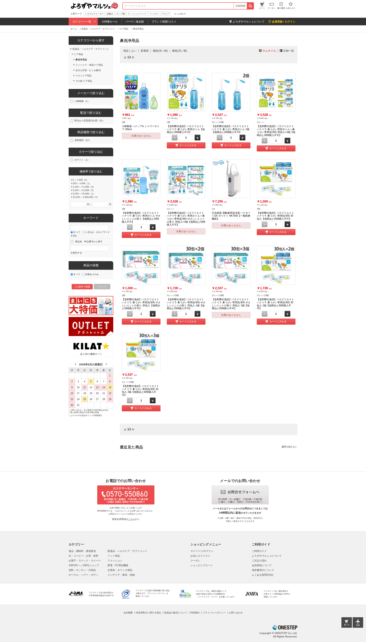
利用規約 (195, 612)
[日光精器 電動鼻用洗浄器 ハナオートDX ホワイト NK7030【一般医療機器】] (231, 178)
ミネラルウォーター (94, 14)
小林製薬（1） (82, 101)
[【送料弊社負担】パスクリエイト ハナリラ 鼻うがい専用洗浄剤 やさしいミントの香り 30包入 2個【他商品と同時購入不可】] (186, 265)
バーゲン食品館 (134, 21)
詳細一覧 (288, 50)
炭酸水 (110, 14)
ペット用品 (114, 555)
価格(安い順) (160, 50)
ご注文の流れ (259, 560)
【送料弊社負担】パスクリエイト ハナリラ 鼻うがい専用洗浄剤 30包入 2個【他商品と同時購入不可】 (275, 304)
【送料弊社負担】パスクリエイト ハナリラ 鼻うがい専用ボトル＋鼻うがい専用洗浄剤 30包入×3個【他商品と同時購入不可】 (276, 131)
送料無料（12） (83, 140)
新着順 (145, 50)
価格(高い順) (179, 50)
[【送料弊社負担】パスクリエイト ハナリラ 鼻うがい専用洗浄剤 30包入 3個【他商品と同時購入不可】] (141, 352)
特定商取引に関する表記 (148, 612)
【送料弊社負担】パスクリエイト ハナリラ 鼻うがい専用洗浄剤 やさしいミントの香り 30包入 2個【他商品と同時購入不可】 (186, 304)
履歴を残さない (289, 446)
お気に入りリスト (200, 555)
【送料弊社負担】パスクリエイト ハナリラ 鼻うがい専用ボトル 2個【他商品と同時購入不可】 (230, 129)
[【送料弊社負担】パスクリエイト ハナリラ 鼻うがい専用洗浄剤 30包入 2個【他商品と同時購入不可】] (276, 265)
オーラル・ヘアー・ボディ (83, 574)
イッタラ (154, 14)
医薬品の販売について (175, 612)
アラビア (165, 14)
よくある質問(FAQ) (262, 574)
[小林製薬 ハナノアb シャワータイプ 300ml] (141, 92)
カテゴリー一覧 (81, 21)
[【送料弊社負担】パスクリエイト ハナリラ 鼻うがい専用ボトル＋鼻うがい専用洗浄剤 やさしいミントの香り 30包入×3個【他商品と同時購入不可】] (186, 178)
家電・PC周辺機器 (118, 565)
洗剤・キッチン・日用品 (82, 570)
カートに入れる (188, 145)
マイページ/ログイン (202, 551)
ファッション (115, 560)
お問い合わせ (236, 612)
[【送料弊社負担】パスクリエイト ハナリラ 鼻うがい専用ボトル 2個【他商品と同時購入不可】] (231, 92)
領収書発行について (263, 570)
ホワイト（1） (82, 159)
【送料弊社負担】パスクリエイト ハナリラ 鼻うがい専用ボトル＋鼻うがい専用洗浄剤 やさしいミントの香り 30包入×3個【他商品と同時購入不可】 (186, 218)
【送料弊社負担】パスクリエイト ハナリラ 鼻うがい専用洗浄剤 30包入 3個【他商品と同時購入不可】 (140, 390)
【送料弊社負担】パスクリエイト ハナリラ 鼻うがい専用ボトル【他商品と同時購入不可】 (186, 129)
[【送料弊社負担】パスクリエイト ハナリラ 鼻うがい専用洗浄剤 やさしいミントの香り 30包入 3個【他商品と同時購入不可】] (231, 265)
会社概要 (128, 612)
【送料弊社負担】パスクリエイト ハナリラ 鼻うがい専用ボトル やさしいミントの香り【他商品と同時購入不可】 (141, 217)
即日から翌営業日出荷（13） (90, 120)
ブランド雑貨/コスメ (164, 21)
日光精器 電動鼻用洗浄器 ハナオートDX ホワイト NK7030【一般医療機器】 (231, 215)
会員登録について (262, 565)
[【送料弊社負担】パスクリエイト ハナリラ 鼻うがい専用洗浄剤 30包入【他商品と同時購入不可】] (276, 178)
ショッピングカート (201, 565)
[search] (250, 6)
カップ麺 (120, 14)
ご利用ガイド (259, 551)
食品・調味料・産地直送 (82, 551)
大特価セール (110, 21)
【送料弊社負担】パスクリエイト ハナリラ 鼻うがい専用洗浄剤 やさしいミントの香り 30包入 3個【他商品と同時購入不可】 (231, 304)
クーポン (195, 560)
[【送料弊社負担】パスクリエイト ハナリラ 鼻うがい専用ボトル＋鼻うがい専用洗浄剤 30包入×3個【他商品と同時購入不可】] (276, 92)
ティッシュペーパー (137, 14)
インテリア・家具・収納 (121, 574)
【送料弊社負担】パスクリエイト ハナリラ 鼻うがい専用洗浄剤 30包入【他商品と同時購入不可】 (275, 215)
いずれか (89, 232)
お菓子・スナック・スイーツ (85, 560)
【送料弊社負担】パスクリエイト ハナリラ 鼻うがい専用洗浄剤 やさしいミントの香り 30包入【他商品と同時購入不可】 (141, 304)
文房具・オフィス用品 (120, 570)
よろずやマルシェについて (267, 555)
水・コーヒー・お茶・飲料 (83, 555)
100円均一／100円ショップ (84, 565)
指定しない (130, 50)
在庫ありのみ (92, 274)
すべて (76, 232)
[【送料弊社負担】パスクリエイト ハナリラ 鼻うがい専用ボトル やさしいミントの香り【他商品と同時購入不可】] (141, 178)
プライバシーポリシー (214, 612)
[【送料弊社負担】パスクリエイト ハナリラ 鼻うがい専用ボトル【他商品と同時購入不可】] (186, 92)
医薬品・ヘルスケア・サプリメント (127, 551)
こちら (131, 519)
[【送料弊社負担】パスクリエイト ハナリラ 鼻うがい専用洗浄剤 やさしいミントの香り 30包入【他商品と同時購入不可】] (141, 265)
